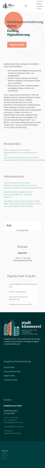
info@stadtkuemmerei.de (13, 422)
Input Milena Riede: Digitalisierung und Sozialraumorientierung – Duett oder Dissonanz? (18, 194)
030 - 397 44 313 (10, 420)
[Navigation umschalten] (26, 6)
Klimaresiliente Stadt (12, 372)
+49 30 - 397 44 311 (11, 417)
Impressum (8, 431)
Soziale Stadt (9, 367)
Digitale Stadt (9, 376)
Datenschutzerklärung (12, 433)
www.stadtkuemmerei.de (13, 427)
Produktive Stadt (10, 380)
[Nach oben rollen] (40, 463)
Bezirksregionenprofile (17, 292)
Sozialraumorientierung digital (20, 304)
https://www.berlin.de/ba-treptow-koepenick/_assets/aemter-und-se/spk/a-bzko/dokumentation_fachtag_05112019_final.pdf (23, 185)
